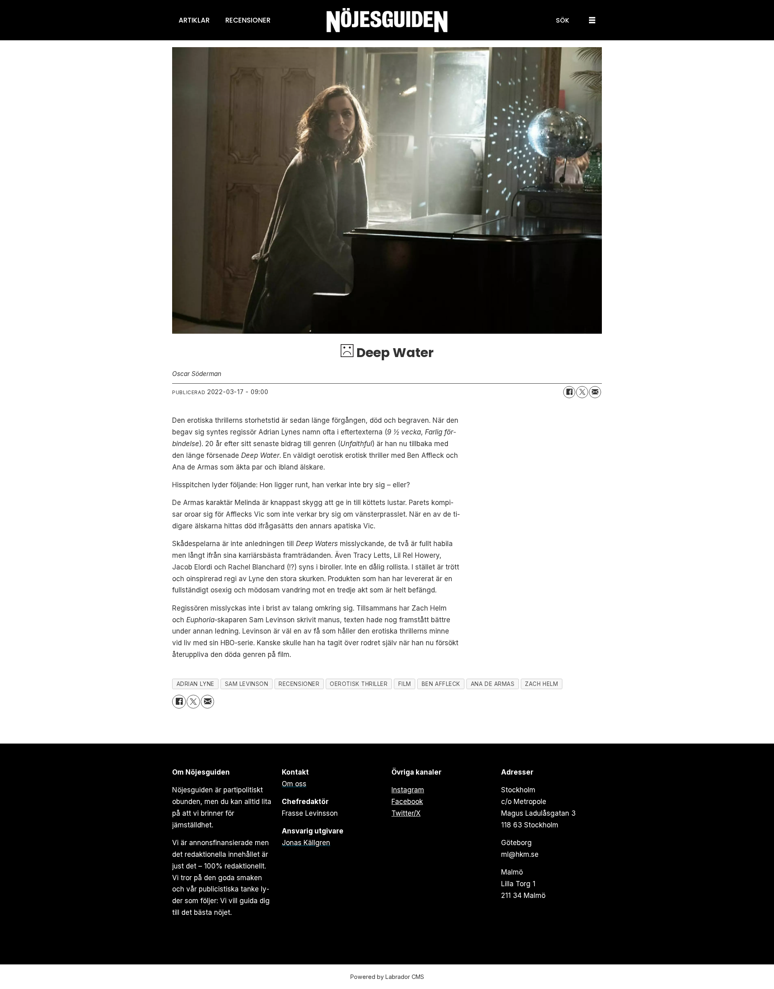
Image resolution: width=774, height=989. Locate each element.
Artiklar (194, 20)
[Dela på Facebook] (569, 392)
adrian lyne (195, 684)
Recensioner (247, 20)
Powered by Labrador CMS (387, 976)
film (404, 684)
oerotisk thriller (358, 684)
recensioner (299, 684)
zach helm (541, 684)
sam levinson (246, 684)
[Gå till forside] (387, 20)
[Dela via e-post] (595, 392)
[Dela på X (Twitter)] (582, 392)
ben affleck (441, 684)
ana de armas (493, 684)
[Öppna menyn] (592, 20)
